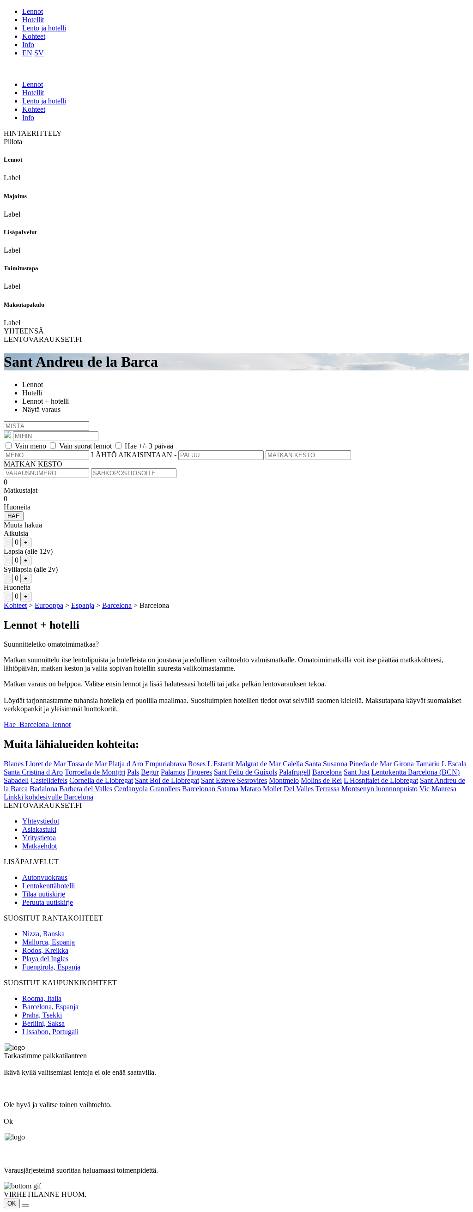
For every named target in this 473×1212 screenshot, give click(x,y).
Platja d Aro (126, 764)
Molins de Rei (321, 780)
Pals (133, 772)
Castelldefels (48, 780)
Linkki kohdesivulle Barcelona (48, 797)
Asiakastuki (39, 829)
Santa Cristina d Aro (33, 772)
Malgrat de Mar (258, 764)
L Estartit (220, 764)
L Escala (454, 764)
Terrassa (327, 789)
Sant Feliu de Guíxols (245, 772)
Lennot (32, 11)
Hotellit (33, 20)
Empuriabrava (165, 764)
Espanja (82, 605)
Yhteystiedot (40, 821)
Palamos (173, 772)
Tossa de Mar (87, 764)
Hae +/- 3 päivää (149, 446)
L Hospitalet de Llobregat (381, 780)
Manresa (443, 789)
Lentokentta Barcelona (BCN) (415, 772)
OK (11, 1203)
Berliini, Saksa (43, 1023)
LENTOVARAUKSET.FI (43, 339)
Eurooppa (49, 605)
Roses (197, 764)
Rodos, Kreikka (45, 950)
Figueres (199, 772)
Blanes (14, 764)
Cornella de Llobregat (101, 780)
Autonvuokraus (44, 877)
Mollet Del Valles (288, 789)
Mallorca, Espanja (48, 942)
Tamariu (428, 764)
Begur (150, 772)
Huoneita (17, 507)
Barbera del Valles (85, 789)
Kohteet (33, 36)
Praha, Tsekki (42, 1015)
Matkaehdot (39, 846)
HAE (13, 516)
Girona (404, 764)
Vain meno (30, 446)
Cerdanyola (131, 789)
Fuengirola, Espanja (51, 967)
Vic (424, 789)
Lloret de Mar (45, 764)
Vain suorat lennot (85, 446)
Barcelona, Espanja (50, 1007)
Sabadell (16, 780)
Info (28, 44)
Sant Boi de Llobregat (167, 780)
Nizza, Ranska (43, 934)
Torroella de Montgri (95, 772)
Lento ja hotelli (44, 28)
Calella (293, 764)
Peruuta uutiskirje (47, 902)
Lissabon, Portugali (50, 1032)
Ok (8, 1121)
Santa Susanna (326, 764)
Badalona (43, 789)
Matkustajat (20, 490)
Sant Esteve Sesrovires (234, 780)
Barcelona (117, 605)
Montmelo (284, 780)
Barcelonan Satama (210, 789)
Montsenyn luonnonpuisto (379, 789)
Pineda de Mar (370, 764)
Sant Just (357, 772)
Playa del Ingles (45, 959)
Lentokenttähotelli (48, 886)
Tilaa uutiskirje (43, 894)
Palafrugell (294, 772)
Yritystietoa (39, 838)
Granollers (165, 789)
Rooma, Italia (41, 998)
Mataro (250, 789)
